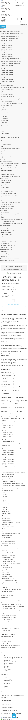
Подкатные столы (5, 236)
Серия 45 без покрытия (6, 47)
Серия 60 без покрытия (6, 51)
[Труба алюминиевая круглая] (14, 273)
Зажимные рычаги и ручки (7, 172)
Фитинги (3, 240)
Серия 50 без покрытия (6, 49)
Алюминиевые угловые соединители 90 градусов (12, 87)
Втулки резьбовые (5, 151)
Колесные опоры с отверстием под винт (10, 202)
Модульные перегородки (6, 234)
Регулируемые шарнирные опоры (9, 195)
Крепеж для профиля (5, 83)
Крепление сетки (5, 129)
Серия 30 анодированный (7, 68)
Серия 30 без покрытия (6, 43)
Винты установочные (6, 150)
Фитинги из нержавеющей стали (8, 245)
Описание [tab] (4, 311)
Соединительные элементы (7, 85)
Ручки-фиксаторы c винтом (7, 174)
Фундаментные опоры (6, 180)
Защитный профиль (5, 139)
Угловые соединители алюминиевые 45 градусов (12, 100)
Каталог (3, 26)
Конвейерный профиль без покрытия (9, 38)
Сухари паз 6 (4, 122)
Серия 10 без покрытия (6, 40)
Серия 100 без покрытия (7, 56)
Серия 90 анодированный (7, 79)
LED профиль (3, 160)
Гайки (2, 146)
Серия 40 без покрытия (6, 45)
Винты (2, 153)
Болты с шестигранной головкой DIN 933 (10, 148)
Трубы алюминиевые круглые (7, 157)
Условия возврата (8, 680)
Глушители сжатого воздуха (7, 247)
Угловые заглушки (5, 133)
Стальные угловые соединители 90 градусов (11, 103)
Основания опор (5, 197)
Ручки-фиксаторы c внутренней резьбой (10, 176)
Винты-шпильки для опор (7, 191)
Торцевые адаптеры (5, 187)
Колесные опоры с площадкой (8, 206)
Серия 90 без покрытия (6, 54)
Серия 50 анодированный (7, 74)
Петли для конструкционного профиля (10, 167)
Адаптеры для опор (5, 182)
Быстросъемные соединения (7, 96)
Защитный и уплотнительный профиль (10, 137)
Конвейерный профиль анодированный (10, 63)
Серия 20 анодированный (7, 67)
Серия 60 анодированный (7, 76)
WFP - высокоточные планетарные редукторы (11, 223)
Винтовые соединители (6, 105)
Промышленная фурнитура (6, 161)
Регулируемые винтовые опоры (8, 193)
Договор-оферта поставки (10, 679)
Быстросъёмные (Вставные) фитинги (9, 241)
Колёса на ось (4, 200)
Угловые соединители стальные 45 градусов (11, 98)
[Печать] (25, 283)
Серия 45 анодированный (7, 72)
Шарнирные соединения (6, 91)
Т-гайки (2, 107)
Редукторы (2, 216)
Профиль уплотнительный (7, 140)
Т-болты (2, 114)
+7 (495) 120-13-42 (19, 2)
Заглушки (3, 131)
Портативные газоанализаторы (7, 260)
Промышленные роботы (6, 249)
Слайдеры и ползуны (5, 128)
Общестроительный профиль (7, 156)
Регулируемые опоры (6, 189)
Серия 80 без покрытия (6, 52)
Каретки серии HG (5, 212)
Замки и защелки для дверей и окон (9, 165)
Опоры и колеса (4, 178)
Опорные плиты (4, 186)
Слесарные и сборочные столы (8, 229)
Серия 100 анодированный (7, 81)
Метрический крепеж (6, 144)
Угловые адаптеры (5, 184)
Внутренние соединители (7, 89)
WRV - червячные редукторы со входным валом (12, 219)
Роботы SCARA (4, 256)
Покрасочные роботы (6, 254)
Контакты (6, 685)
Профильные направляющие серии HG (10, 214)
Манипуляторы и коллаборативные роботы (11, 253)
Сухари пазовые (4, 120)
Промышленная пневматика (6, 238)
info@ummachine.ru (19, 5)
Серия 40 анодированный (7, 70)
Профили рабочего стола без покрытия (10, 36)
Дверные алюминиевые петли (8, 168)
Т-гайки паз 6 (4, 109)
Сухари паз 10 (4, 126)
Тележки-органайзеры (6, 232)
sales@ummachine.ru (20, 3)
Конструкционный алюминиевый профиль (10, 31)
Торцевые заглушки (5, 135)
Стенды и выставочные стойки (8, 230)
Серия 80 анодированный (7, 77)
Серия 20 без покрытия (6, 42)
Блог (5, 682)
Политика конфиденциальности (11, 688)
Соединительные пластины (7, 101)
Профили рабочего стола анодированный (11, 61)
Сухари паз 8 (4, 124)
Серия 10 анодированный (7, 65)
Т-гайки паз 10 (4, 112)
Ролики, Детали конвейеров (6, 208)
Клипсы (2, 143)
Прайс (5, 677)
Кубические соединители (7, 92)
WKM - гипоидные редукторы (7, 221)
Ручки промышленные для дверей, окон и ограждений (13, 163)
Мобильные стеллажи (6, 227)
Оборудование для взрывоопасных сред (9, 258)
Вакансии (6, 686)
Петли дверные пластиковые (7, 170)
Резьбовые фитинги (5, 243)
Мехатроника (3, 210)
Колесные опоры (4, 199)
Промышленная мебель (5, 225)
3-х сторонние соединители (7, 94)
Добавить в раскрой (14, 305)
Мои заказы (7, 683)
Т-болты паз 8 (4, 116)
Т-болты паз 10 (4, 118)
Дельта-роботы (4, 251)
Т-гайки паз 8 (4, 111)
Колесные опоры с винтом (7, 204)
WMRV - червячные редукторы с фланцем (10, 217)
